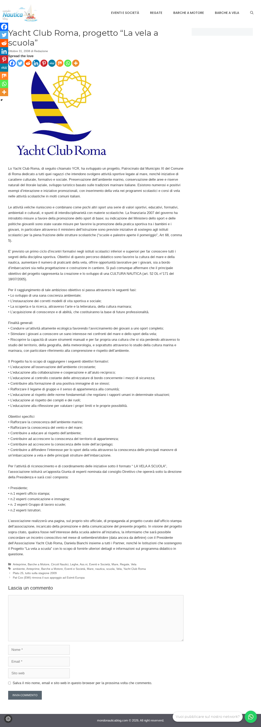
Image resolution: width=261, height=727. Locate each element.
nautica (100, 568)
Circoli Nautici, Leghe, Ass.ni (69, 564)
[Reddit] (28, 63)
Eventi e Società (125, 12)
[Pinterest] (44, 63)
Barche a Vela (227, 12)
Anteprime (19, 564)
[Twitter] (20, 63)
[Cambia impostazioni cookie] (8, 719)
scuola (110, 568)
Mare (115, 564)
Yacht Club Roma (134, 568)
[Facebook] (12, 63)
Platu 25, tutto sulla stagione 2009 (35, 573)
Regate (156, 12)
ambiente (19, 568)
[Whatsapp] (67, 63)
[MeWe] (51, 63)
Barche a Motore (188, 12)
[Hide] (1, 100)
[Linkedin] (36, 63)
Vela (133, 564)
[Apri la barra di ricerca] (252, 13)
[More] (75, 63)
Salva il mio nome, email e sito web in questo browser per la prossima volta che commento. (82, 683)
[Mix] (59, 63)
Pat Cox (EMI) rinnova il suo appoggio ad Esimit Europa (49, 577)
